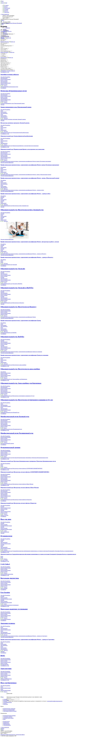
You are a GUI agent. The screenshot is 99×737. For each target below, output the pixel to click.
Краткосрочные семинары (9, 708)
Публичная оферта (20, 734)
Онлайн (2, 44)
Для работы (3, 39)
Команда (8, 27)
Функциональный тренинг (7, 69)
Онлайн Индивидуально (6, 45)
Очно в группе (4, 48)
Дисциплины (4, 65)
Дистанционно (4, 43)
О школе (5, 699)
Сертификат (3, 35)
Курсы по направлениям (8, 709)
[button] (6, 31)
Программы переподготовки (9, 711)
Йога (4, 719)
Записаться (9, 702)
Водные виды (4, 61)
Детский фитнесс (5, 64)
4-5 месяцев (3, 56)
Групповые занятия (5, 62)
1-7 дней (3, 55)
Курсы (4, 29)
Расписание (6, 700)
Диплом (3, 32)
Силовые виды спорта (6, 68)
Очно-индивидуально (6, 51)
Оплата (5, 702)
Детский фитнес (7, 725)
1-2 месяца (3, 53)
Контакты (5, 704)
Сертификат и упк (5, 36)
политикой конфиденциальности (54, 701)
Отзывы (5, 701)
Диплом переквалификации (7, 34)
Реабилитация (4, 66)
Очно (2, 47)
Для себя (3, 40)
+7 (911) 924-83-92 (5, 14)
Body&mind (3, 58)
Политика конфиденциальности (8, 734)
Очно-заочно (4, 49)
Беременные (3, 60)
